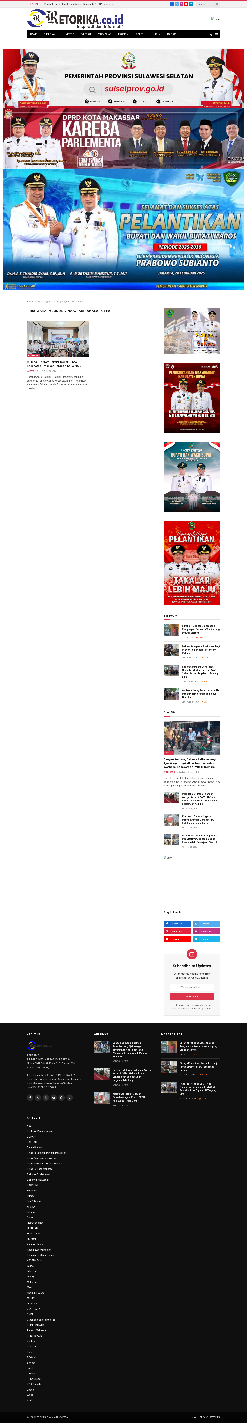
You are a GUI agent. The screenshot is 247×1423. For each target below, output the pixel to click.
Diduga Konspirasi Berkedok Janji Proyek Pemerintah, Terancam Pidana (201, 649)
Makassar (32, 1282)
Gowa (30, 1217)
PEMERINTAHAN (36, 1325)
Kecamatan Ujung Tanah (40, 1255)
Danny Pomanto (35, 1147)
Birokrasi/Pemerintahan (40, 1131)
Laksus (31, 1266)
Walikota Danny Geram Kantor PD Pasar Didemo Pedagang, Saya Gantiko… (200, 693)
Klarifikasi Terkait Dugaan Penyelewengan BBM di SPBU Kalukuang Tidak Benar (198, 819)
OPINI (30, 1314)
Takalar (31, 1373)
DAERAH (86, 34)
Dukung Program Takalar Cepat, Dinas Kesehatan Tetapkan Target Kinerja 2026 (54, 363)
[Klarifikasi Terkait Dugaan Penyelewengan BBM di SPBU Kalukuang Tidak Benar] (171, 820)
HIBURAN (32, 1228)
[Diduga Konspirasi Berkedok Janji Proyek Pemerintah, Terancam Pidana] (171, 650)
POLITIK (140, 34)
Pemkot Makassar (37, 1330)
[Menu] (216, 34)
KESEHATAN (33, 355)
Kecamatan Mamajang (39, 1249)
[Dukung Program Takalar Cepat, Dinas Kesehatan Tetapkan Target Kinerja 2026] (58, 339)
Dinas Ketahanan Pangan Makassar (46, 1152)
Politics (31, 1341)
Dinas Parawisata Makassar (42, 1158)
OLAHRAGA (33, 1309)
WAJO (30, 1395)
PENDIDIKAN (104, 34)
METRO (70, 34)
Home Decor (33, 1233)
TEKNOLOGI (34, 1379)
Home (33, 34)
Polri (29, 1352)
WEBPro (64, 1417)
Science (31, 1362)
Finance (31, 1206)
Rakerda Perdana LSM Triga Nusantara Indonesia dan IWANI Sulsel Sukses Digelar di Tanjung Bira (200, 671)
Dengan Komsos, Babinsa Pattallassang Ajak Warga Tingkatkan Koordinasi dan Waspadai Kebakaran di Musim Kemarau (190, 763)
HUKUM (156, 34)
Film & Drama (34, 1201)
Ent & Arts (32, 1190)
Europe (31, 1196)
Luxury (30, 1276)
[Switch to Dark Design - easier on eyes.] (212, 34)
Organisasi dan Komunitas (41, 1319)
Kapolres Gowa (35, 1244)
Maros (30, 1287)
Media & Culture (35, 1292)
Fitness (31, 1212)
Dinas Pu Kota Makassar (40, 1169)
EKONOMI (123, 34)
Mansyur (33, 371)
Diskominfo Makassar (38, 1174)
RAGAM (171, 34)
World (30, 1400)
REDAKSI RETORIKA (210, 1417)
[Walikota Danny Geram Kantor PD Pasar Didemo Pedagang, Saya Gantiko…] (171, 694)
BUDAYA (31, 1136)
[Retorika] (75, 19)
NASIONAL (50, 34)
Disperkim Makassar (38, 1179)
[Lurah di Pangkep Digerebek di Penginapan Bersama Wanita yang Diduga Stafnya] (171, 630)
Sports (30, 1368)
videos (30, 1389)
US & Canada (34, 1384)
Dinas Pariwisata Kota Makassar (44, 1163)
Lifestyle (32, 1271)
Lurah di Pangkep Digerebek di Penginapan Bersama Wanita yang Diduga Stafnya (201, 629)
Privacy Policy (193, 1008)
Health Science (35, 1222)
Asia (29, 1126)
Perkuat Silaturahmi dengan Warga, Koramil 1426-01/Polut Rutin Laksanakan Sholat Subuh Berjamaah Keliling (82, 4)
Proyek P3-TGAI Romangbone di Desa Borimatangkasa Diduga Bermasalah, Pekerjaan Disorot (200, 839)
